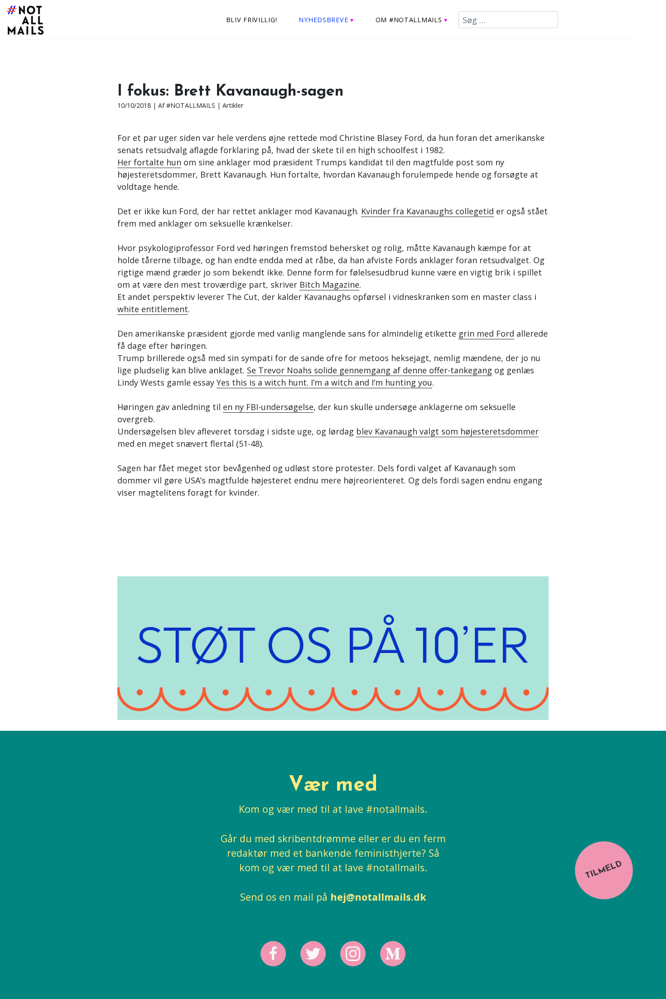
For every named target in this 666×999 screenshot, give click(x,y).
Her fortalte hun (149, 162)
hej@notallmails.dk (378, 896)
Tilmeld (603, 869)
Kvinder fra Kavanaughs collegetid (427, 211)
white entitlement (152, 309)
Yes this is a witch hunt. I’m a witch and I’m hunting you (324, 382)
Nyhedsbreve (323, 19)
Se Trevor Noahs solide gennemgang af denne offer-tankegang (369, 370)
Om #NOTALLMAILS (409, 19)
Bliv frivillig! (251, 19)
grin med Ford (486, 333)
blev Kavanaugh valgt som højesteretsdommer (447, 431)
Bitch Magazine (329, 284)
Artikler (232, 105)
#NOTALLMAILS (190, 105)
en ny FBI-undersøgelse (268, 406)
